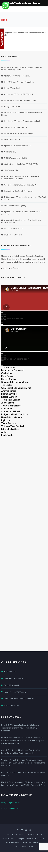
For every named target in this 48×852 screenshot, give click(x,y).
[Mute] (2, 322)
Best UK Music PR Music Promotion (19, 82)
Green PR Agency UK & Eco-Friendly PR (20, 185)
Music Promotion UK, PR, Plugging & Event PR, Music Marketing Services (22, 68)
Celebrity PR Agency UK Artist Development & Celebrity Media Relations (21, 177)
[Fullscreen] (2, 324)
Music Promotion (10, 672)
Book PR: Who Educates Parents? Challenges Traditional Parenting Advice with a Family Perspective (20, 728)
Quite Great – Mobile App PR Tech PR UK (21, 164)
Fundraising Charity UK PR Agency (18, 191)
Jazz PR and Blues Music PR (15, 127)
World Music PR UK (12, 139)
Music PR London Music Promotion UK (20, 100)
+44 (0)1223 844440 (10, 808)
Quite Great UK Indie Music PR (17, 76)
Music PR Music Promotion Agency (18, 133)
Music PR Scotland (12, 88)
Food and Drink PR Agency (15, 205)
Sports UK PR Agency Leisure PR (17, 145)
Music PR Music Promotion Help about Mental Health (21, 113)
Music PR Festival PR (13, 235)
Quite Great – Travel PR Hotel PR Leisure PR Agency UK (21, 213)
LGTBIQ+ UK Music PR (13, 228)
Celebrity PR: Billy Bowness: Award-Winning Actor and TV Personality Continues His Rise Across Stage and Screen (23, 763)
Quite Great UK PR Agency (13, 678)
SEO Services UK (11, 170)
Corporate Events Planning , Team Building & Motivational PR (21, 221)
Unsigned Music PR (12, 106)
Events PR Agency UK (11, 685)
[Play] (2, 312)
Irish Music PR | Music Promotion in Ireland (22, 121)
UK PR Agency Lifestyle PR (15, 158)
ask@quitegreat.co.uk (10, 802)
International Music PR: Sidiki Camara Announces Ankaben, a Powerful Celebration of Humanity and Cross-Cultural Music (22, 740)
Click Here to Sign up (10, 268)
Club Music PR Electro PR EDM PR (18, 94)
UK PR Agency (10, 152)
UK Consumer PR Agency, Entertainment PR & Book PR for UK (23, 198)
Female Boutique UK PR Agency (15, 692)
